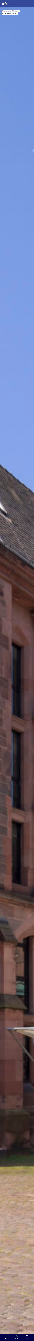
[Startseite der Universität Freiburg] (4, 3)
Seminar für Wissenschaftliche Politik (10, 12)
